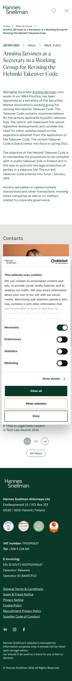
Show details (51, 378)
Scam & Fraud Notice (18, 594)
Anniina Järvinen (44, 92)
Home (6, 26)
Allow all (36, 391)
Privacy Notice (13, 600)
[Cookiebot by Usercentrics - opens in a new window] (51, 261)
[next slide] (45, 441)
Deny (36, 416)
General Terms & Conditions (23, 589)
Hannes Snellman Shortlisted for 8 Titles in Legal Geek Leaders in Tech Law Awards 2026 (26, 426)
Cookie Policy (12, 605)
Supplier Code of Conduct (21, 616)
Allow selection (36, 403)
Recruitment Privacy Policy (22, 611)
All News (36, 453)
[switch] (62, 338)
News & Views (24, 26)
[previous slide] (27, 441)
